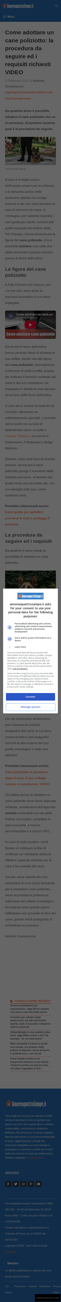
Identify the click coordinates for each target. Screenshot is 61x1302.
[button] (30, 647)
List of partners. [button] (20, 668)
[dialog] (30, 651)
